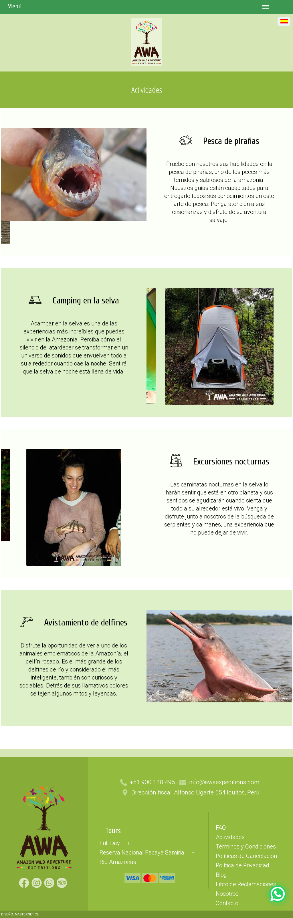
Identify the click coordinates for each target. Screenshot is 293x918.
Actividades (230, 837)
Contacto (227, 903)
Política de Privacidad (242, 865)
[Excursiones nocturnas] (73, 564)
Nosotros (227, 893)
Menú (14, 6)
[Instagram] (37, 885)
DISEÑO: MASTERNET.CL (20, 914)
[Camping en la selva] (219, 403)
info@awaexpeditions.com (224, 782)
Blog (221, 874)
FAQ (221, 827)
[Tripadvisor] (63, 885)
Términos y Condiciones (246, 846)
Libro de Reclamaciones (246, 884)
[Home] (146, 69)
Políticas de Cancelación (246, 856)
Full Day (110, 843)
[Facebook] (25, 885)
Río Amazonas (118, 862)
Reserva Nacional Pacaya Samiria (142, 852)
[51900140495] (277, 894)
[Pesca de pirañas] (78, 219)
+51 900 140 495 (152, 782)
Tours (113, 831)
